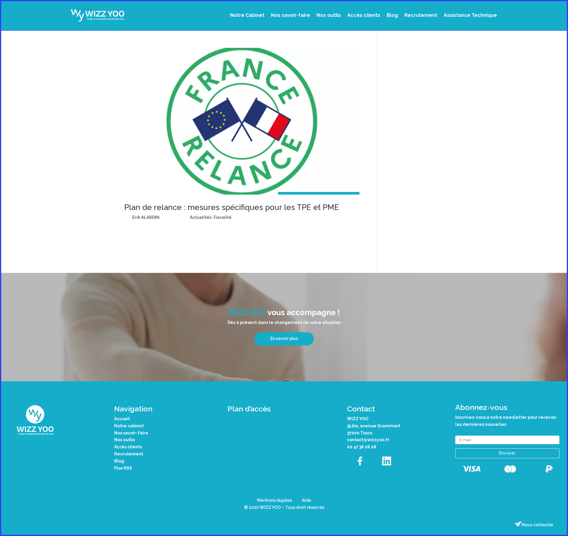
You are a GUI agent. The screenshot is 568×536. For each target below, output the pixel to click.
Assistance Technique (470, 15)
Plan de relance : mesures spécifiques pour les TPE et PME (231, 207)
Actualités (201, 217)
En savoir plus (284, 338)
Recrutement (420, 15)
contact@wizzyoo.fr (368, 439)
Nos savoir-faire (290, 15)
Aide (306, 500)
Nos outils (329, 15)
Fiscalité (223, 217)
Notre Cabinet (247, 15)
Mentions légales (274, 500)
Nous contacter (537, 524)
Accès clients (363, 15)
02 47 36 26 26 (361, 446)
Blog (392, 15)
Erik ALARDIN (145, 217)
